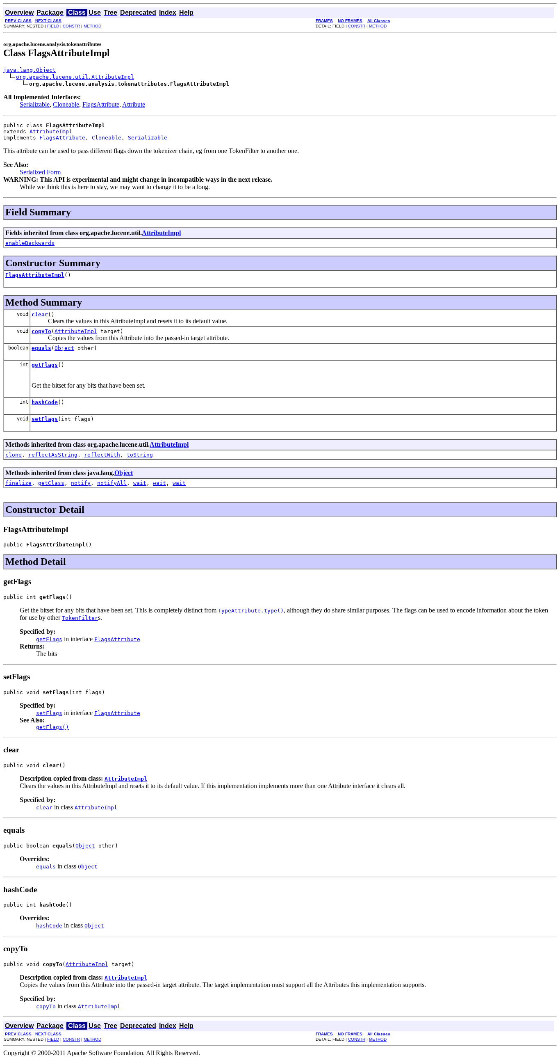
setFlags (45, 419)
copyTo (41, 331)
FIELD (53, 26)
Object (64, 348)
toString (140, 455)
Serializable (35, 104)
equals (41, 348)
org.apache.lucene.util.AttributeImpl (75, 77)
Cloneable (66, 104)
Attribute (133, 104)
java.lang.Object (29, 70)
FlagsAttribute (100, 104)
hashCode (45, 402)
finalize (18, 483)
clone (13, 455)
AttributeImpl (51, 131)
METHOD (92, 26)
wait (139, 483)
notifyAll (112, 483)
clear (40, 314)
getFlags (45, 365)
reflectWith (102, 455)
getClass (51, 483)
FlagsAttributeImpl (34, 275)
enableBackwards (30, 243)
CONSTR (71, 26)
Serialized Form (40, 172)
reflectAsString (52, 455)
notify (81, 483)
